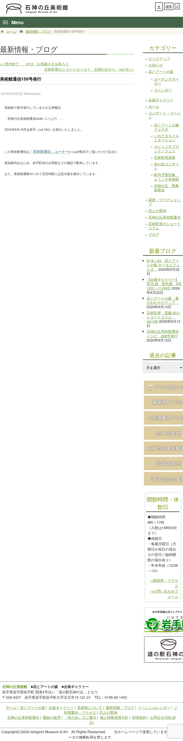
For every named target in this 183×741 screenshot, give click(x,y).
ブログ (153, 234)
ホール (153, 106)
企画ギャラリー (160, 100)
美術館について (89, 707)
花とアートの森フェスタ (166, 127)
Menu (17, 22)
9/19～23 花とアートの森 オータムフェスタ (163, 265)
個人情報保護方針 (114, 717)
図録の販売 (52, 717)
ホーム (11, 31)
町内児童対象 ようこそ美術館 (166, 177)
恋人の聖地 (157, 210)
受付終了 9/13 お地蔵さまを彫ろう (34, 63)
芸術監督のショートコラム (164, 226)
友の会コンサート (166, 166)
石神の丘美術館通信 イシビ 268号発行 (163, 333)
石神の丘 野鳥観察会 (166, 187)
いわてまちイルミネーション (166, 138)
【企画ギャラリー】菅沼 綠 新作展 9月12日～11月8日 (164, 283)
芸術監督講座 (164, 157)
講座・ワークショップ (164, 202)
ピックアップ (159, 58)
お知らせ (155, 65)
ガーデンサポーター (166, 81)
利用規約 (139, 717)
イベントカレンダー (154, 707)
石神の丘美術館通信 (164, 217)
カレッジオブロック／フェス (166, 148)
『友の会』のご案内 (80, 717)
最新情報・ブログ (38, 31)
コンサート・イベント (164, 115)
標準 (169, 6)
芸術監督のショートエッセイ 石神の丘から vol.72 (89, 69)
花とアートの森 (160, 71)
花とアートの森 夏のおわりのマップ (163, 300)
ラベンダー (163, 90)
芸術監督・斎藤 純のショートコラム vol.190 (163, 317)
